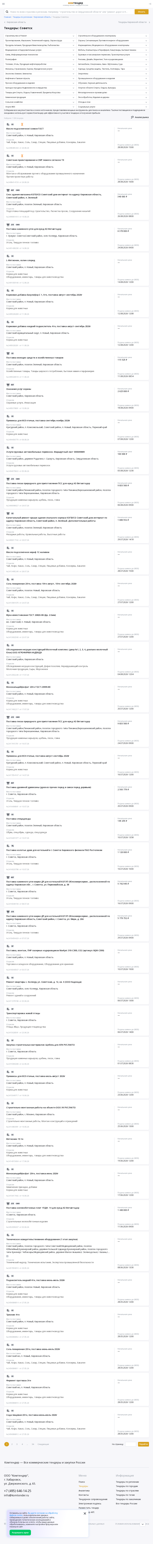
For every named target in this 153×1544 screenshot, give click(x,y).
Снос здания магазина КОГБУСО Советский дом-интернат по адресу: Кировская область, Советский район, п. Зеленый (53, 196)
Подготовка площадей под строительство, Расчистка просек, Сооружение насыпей (48, 211)
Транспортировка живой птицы (23, 1013)
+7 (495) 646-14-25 (17, 1491)
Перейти (143, 1444)
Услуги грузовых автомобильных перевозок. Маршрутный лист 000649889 (45, 451)
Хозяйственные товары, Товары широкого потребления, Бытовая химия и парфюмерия (50, 371)
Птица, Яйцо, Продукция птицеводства (26, 1026)
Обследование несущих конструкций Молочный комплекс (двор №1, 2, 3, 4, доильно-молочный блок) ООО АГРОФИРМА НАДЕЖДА (57, 651)
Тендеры (83, 1486)
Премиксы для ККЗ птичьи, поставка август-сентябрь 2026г (37, 755)
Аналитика (84, 1490)
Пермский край (99, 427)
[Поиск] (7, 12)
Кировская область (43, 135)
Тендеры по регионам (127, 1481)
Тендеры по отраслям (127, 1490)
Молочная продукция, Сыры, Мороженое (27, 669)
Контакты (84, 1494)
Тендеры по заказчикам (128, 1499)
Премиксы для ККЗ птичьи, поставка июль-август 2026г (35, 1076)
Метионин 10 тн (14, 1139)
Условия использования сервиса (132, 1523)
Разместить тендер (89, 1507)
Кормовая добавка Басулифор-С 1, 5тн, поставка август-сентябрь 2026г (44, 294)
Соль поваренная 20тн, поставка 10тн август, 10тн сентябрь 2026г (41, 583)
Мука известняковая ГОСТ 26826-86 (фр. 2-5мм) (31, 615)
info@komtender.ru (16, 1495)
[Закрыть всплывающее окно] (84, 1513)
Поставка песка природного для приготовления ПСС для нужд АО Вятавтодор (48, 483)
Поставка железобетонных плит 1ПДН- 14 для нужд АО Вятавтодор (42, 1207)
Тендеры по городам (127, 1486)
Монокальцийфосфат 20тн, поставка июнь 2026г (32, 1173)
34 (33, 1444)
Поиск (82, 1481)
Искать (141, 11)
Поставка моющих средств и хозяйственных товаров (34, 357)
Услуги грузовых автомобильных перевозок (28, 465)
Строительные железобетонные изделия (27, 1221)
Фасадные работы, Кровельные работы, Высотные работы (35, 534)
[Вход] (150, 4)
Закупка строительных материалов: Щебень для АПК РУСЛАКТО (40, 1044)
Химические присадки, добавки (21, 1187)
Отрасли (10, 140)
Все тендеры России (126, 1503)
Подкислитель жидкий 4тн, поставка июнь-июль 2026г (35, 1280)
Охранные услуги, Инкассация (21, 402)
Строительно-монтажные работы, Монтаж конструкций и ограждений (41, 1121)
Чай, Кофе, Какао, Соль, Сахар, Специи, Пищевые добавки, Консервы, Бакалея (45, 142)
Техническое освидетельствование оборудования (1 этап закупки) (41, 1239)
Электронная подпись (90, 1503)
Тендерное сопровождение (93, 1499)
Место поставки (13, 133)
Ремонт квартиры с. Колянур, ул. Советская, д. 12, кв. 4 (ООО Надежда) (43, 981)
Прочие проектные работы (19, 176)
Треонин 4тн (12, 1314)
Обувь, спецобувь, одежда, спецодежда (26, 832)
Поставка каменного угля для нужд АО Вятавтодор (33, 229)
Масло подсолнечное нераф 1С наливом (27, 552)
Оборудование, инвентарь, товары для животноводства (35, 277)
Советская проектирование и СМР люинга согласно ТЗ (35, 160)
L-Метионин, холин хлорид (20, 260)
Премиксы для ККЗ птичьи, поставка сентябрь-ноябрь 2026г (38, 420)
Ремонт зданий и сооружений (21, 995)
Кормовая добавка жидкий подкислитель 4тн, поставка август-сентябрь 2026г (48, 326)
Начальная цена (125, 128)
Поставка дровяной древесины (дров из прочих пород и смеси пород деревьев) (48, 787)
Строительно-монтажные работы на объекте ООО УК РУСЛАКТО (41, 1107)
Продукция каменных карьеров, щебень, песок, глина (33, 499)
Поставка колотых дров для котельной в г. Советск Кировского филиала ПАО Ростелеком (54, 850)
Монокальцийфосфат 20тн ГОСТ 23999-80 (28, 687)
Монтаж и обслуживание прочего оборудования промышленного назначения (45, 173)
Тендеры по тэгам (125, 1494)
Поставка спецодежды (18, 818)
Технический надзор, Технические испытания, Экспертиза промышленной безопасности (50, 1262)
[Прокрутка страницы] (142, 1524)
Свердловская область (87, 458)
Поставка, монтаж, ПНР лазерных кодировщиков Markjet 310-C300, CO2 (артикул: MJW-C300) (55, 950)
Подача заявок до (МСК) (128, 145)
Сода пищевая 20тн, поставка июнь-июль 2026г (31, 1415)
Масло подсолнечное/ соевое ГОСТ (25, 128)
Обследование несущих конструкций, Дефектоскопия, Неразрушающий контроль (47, 666)
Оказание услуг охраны (18, 389)
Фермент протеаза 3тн (18, 1380)
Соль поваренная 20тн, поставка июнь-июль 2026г (33, 1349)
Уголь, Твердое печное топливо (22, 242)
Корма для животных (17, 274)
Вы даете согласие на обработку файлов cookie (34, 1514)
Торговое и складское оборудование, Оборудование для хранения (39, 964)
